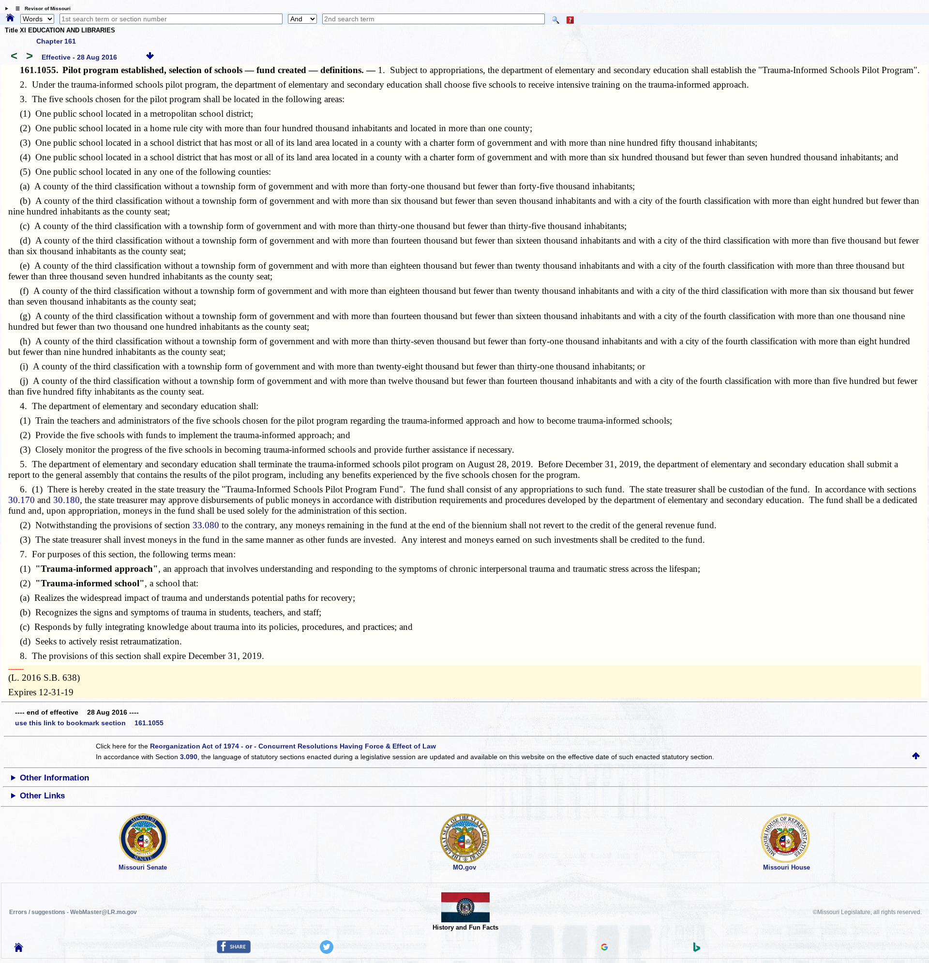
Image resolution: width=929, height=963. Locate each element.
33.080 (206, 525)
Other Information (54, 777)
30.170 (21, 500)
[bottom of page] (150, 57)
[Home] (10, 18)
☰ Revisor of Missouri (41, 8)
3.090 (188, 757)
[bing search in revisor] (696, 949)
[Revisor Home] (19, 949)
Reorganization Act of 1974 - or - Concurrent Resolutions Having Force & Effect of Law (293, 746)
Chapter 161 (56, 41)
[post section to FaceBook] (234, 951)
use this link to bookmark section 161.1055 (89, 723)
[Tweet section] (326, 951)
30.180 (66, 500)
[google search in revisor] (604, 948)
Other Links (42, 795)
